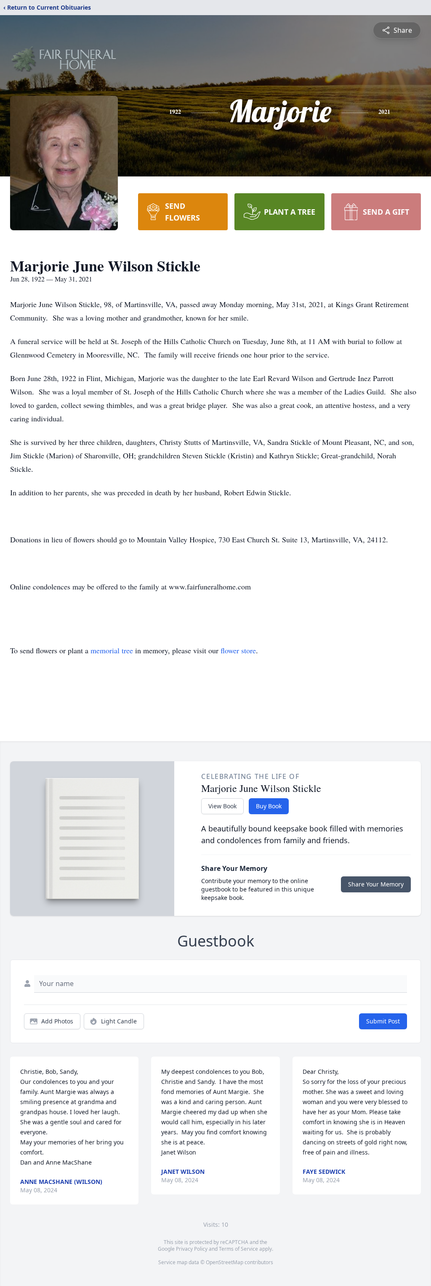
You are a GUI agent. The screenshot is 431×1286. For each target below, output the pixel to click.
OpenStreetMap (224, 1262)
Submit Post (383, 1021)
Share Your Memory (376, 884)
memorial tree (111, 650)
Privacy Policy (192, 1248)
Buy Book (269, 806)
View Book (222, 806)
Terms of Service (238, 1248)
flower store (238, 650)
